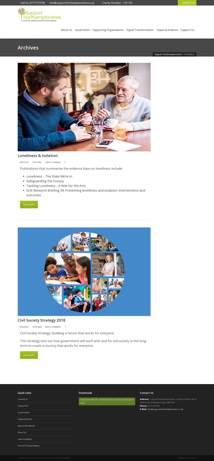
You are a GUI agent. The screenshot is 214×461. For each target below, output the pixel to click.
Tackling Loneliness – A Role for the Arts (56, 186)
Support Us (187, 30)
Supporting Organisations (108, 30)
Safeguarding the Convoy (45, 181)
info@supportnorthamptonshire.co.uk (71, 3)
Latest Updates (25, 439)
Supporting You (25, 419)
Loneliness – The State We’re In (49, 176)
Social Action (82, 30)
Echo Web (37, 162)
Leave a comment (53, 162)
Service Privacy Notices (29, 445)
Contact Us (188, 2)
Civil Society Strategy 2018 (41, 320)
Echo (193, 458)
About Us (22, 432)
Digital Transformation (140, 30)
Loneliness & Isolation (38, 156)
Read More (29, 204)
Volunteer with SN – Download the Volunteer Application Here (106, 401)
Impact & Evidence (167, 30)
